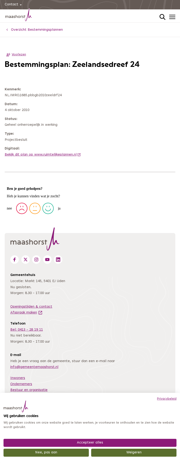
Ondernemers (21, 384)
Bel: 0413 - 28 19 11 (26, 330)
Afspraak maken (26, 312)
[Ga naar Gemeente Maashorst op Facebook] (14, 259)
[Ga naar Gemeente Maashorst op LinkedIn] (58, 259)
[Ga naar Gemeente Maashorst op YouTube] (47, 259)
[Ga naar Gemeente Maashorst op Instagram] (36, 259)
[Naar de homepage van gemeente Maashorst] (19, 15)
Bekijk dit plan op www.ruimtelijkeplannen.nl (43, 155)
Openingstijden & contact (31, 307)
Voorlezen (19, 54)
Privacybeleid (166, 399)
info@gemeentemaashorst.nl (34, 367)
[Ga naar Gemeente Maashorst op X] (25, 259)
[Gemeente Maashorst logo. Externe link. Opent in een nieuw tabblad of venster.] (16, 406)
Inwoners (17, 378)
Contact (11, 4)
